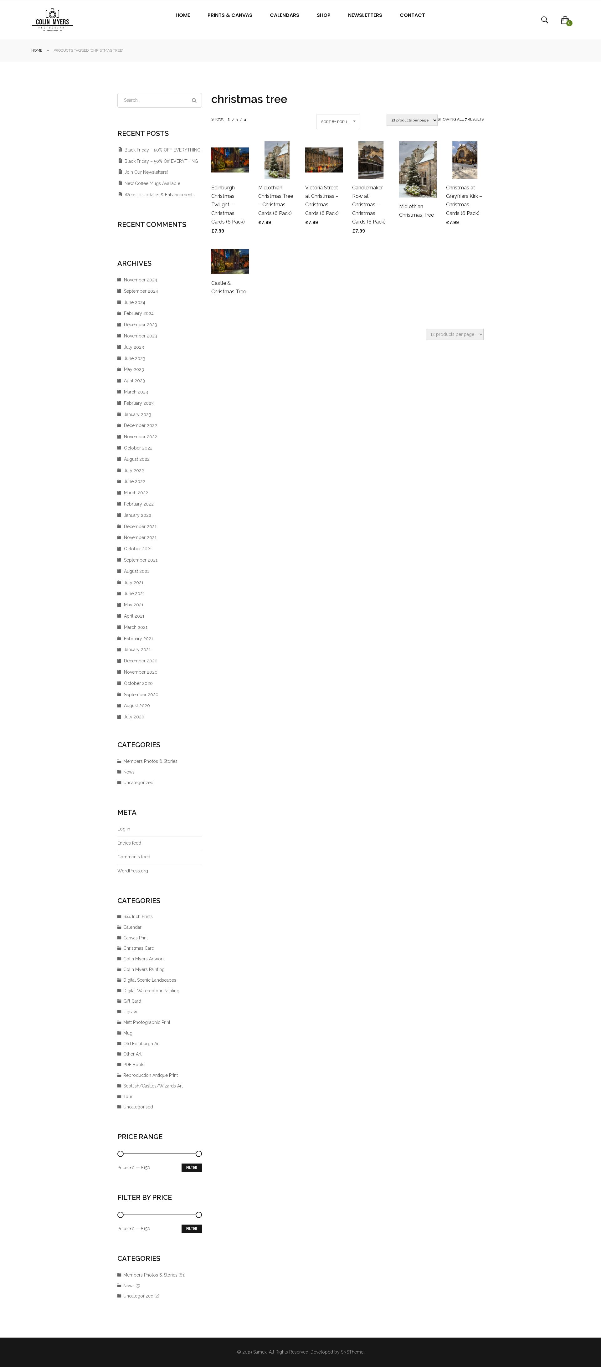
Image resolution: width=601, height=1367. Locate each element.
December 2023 (140, 324)
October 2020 (138, 683)
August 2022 (137, 459)
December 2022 (140, 425)
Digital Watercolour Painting (151, 990)
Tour (127, 1096)
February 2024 (139, 313)
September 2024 (141, 291)
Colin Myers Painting (144, 969)
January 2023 (137, 414)
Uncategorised (138, 1106)
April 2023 (134, 380)
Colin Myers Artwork (144, 958)
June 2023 (134, 358)
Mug (127, 1033)
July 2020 (134, 716)
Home (36, 50)
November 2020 (140, 672)
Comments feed (133, 856)
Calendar (132, 927)
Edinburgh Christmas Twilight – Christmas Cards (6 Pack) (228, 205)
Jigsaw (130, 1011)
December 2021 (140, 526)
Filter (191, 1167)
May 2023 (134, 369)
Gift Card (132, 1001)
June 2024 (134, 302)
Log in (123, 828)
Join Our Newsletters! (146, 172)
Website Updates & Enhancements (160, 194)
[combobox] (338, 122)
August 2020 (137, 705)
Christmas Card (138, 948)
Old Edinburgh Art (141, 1043)
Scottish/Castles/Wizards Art (153, 1085)
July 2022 (134, 470)
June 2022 (134, 481)
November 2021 (140, 537)
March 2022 (136, 492)
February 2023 (139, 403)
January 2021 (137, 649)
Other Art (132, 1053)
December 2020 (140, 660)
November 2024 (140, 279)
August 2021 (136, 571)
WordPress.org (132, 870)
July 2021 (133, 582)
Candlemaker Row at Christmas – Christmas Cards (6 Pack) (369, 205)
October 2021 (138, 548)
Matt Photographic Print (146, 1022)
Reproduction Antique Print (150, 1075)
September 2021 (140, 560)
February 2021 (138, 638)
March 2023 (136, 391)
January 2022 (137, 515)
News (129, 771)
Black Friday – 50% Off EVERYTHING (161, 161)
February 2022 (139, 503)
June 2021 (134, 593)
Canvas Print (135, 937)
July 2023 (134, 347)
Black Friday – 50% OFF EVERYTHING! (163, 149)
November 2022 (140, 436)
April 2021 (134, 616)
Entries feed (129, 842)
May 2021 (133, 604)
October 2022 (138, 447)
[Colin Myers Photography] (52, 20)
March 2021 (135, 627)
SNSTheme (352, 1351)
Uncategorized (138, 782)
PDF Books (134, 1064)
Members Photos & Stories (150, 761)
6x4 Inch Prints (138, 916)
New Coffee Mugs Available (152, 183)
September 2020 (141, 694)
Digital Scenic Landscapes (149, 980)
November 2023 (140, 335)
